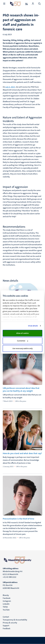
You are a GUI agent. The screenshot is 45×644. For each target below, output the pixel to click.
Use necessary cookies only (22, 348)
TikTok (5, 607)
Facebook (6, 598)
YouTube (6, 610)
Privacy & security (10, 622)
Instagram (7, 601)
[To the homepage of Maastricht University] (15, 4)
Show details (33, 326)
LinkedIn (6, 604)
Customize (21, 341)
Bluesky (6, 595)
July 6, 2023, (10, 87)
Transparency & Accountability (15, 620)
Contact (6, 617)
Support (6, 625)
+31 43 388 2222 (9, 577)
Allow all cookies (22, 333)
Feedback (6, 628)
